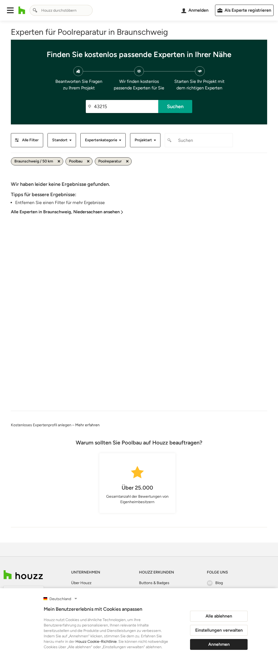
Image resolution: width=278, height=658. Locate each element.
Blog (219, 583)
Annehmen (219, 644)
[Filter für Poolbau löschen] (88, 161)
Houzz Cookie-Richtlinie (96, 641)
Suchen (175, 106)
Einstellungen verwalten (219, 630)
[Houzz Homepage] (21, 10)
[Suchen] (35, 10)
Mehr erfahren (87, 425)
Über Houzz (81, 583)
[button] (10, 10)
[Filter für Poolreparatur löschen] (127, 161)
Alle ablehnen (219, 616)
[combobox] (61, 10)
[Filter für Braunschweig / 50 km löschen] (58, 161)
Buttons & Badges (154, 583)
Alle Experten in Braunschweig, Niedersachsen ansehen (65, 211)
